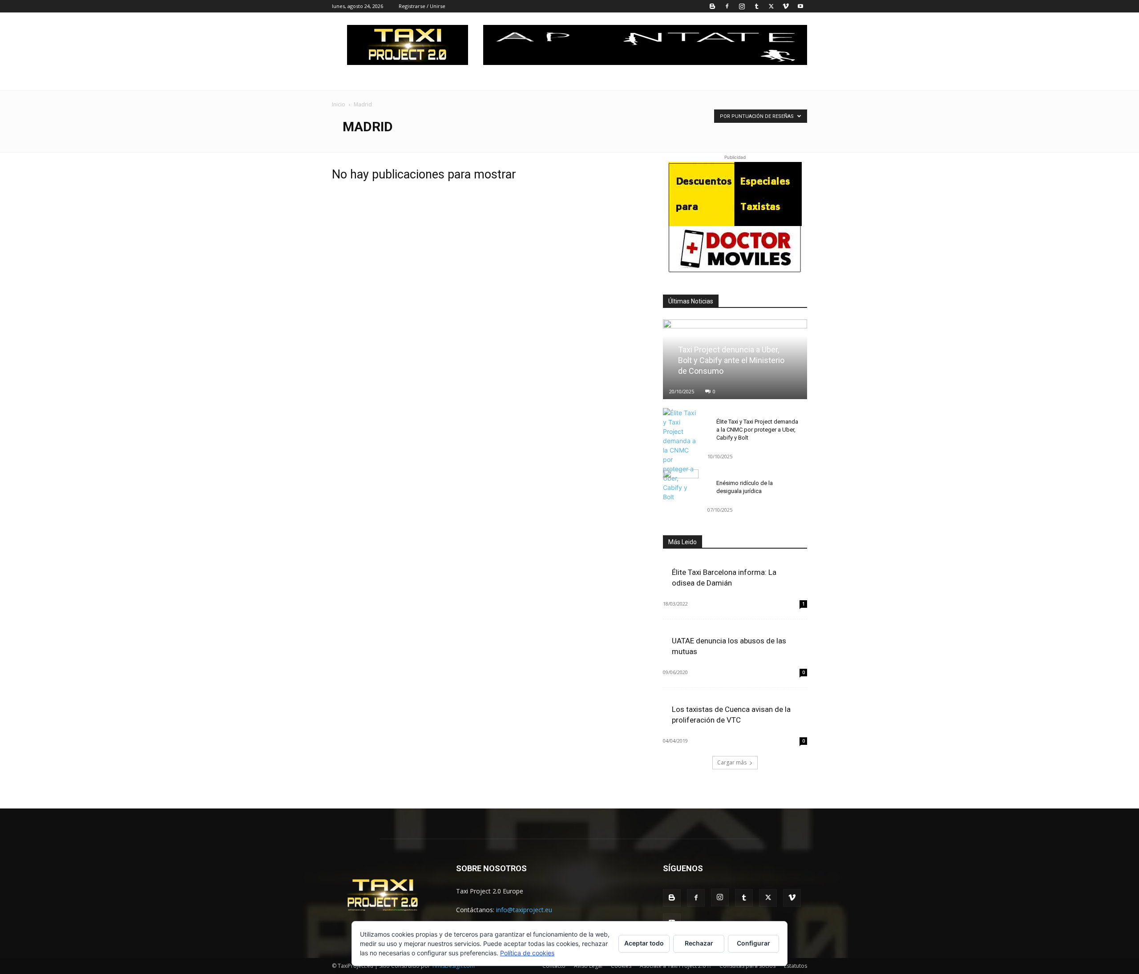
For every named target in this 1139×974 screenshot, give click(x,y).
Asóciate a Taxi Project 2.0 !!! (675, 966)
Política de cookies (527, 953)
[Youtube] (800, 6)
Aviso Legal (588, 966)
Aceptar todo (644, 943)
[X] (771, 6)
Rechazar (699, 943)
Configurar (753, 943)
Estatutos (795, 966)
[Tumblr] (756, 6)
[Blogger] (712, 6)
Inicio (338, 104)
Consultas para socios (747, 966)
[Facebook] (727, 6)
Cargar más (732, 762)
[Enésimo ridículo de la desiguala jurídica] (681, 482)
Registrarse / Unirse (422, 6)
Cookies (621, 966)
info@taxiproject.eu (524, 909)
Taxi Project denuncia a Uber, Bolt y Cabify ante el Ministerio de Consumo (731, 360)
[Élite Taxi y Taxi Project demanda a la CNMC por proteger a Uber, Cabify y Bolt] (681, 454)
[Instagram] (741, 6)
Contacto (553, 966)
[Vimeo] (785, 6)
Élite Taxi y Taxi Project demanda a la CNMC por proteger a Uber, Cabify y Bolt (757, 429)
